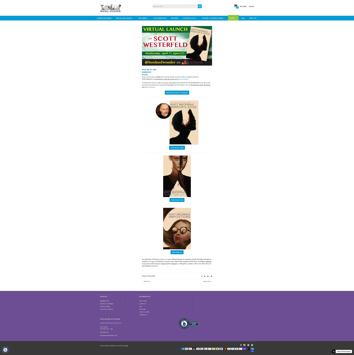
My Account (142, 301)
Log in (251, 6)
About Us (252, 18)
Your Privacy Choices (106, 309)
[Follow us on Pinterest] (211, 276)
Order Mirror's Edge (177, 148)
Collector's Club (144, 312)
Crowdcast (184, 79)
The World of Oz (189, 18)
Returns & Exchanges (106, 303)
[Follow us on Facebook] (201, 276)
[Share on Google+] (208, 276)
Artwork (174, 18)
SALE (243, 18)
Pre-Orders (142, 18)
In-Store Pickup (105, 306)
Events (232, 18)
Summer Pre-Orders (104, 18)
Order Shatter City (177, 200)
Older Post (147, 281)
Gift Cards (142, 309)
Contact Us (142, 303)
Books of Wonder (110, 346)
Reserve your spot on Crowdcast (177, 92)
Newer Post (206, 281)
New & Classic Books (124, 18)
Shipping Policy (104, 301)
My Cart (243, 6)
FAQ (140, 306)
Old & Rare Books (159, 18)
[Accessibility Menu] (5, 349)
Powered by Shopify (122, 346)
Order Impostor (177, 252)
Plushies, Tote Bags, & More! (212, 18)
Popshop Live (143, 315)
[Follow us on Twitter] (204, 276)
